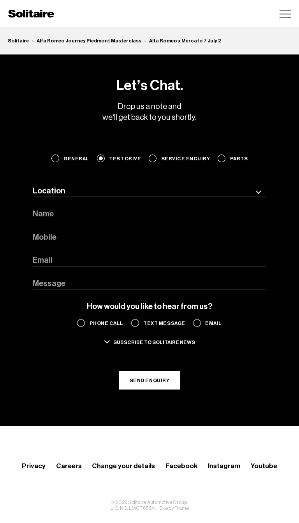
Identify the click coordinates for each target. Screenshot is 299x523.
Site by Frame (174, 508)
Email (213, 323)
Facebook (181, 466)
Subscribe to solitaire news (154, 342)
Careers (69, 466)
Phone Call (106, 323)
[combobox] (149, 191)
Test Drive (125, 158)
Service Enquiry (185, 158)
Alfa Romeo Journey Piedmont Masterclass (89, 40)
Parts (239, 158)
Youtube (264, 466)
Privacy (34, 466)
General (76, 158)
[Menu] (285, 13)
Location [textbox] (49, 191)
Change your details (123, 466)
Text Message (164, 323)
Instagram (224, 466)
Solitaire (18, 40)
